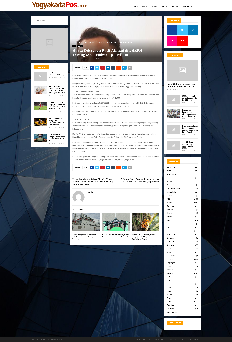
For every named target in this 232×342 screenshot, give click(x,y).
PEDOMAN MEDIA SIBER (160, 340)
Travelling (170, 309)
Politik (175, 7)
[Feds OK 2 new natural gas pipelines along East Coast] (182, 70)
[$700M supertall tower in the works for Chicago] (173, 99)
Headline (170, 209)
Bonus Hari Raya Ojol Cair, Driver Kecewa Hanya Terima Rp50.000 (115, 235)
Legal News (171, 256)
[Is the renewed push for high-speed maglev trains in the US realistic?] (173, 129)
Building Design (172, 185)
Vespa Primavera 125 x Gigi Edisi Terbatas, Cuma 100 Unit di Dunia (57, 122)
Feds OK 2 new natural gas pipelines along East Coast (181, 85)
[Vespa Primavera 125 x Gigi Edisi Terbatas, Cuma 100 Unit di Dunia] (40, 122)
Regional (170, 294)
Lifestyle (170, 259)
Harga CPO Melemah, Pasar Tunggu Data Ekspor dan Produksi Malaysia (143, 236)
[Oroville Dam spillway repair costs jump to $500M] (173, 145)
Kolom (169, 248)
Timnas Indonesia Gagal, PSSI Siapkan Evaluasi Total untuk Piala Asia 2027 (57, 105)
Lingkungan (171, 263)
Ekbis (154, 7)
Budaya (169, 181)
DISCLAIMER (174, 340)
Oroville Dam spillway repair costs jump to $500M (188, 145)
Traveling (170, 305)
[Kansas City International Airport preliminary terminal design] (173, 113)
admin (77, 59)
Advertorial (171, 167)
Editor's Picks (171, 192)
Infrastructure (171, 224)
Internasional (171, 231)
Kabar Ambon (172, 238)
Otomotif (170, 284)
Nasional (79, 46)
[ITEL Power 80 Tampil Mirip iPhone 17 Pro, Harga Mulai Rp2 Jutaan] (40, 138)
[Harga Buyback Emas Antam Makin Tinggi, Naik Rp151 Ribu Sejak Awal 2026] (40, 90)
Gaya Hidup (171, 206)
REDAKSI (138, 340)
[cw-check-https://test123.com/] (40, 76)
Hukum (169, 220)
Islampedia (171, 234)
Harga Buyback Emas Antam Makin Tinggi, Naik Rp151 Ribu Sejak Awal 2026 (57, 89)
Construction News (173, 188)
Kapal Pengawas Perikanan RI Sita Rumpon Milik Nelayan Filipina (84, 236)
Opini (168, 280)
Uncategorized (172, 312)
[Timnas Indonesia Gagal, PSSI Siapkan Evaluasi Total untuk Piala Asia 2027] (40, 106)
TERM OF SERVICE (185, 340)
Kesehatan (170, 241)
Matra (169, 266)
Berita (145, 7)
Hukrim (164, 7)
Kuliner (169, 252)
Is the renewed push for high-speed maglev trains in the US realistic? (190, 129)
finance (169, 202)
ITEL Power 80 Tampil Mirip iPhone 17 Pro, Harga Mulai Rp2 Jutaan (57, 138)
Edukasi (169, 195)
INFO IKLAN (146, 340)
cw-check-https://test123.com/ (56, 74)
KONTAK (196, 340)
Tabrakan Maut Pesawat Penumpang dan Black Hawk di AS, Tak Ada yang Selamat (140, 180)
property (170, 291)
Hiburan (169, 213)
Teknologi (187, 7)
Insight (169, 227)
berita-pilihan (171, 178)
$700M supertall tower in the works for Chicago (189, 98)
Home (135, 7)
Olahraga (170, 277)
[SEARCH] (62, 20)
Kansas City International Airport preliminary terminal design (189, 113)
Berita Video (171, 174)
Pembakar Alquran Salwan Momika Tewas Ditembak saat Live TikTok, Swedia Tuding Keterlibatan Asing (92, 182)
